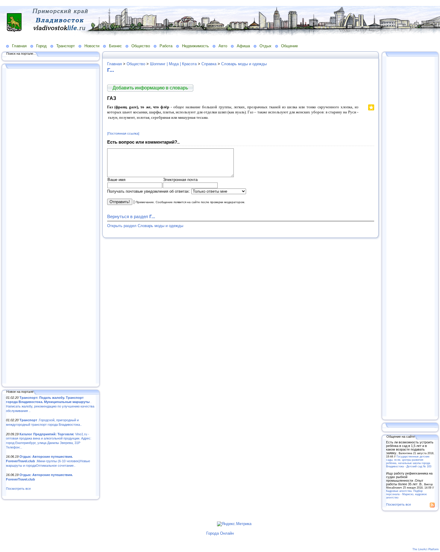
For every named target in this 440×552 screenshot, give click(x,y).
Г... (110, 70)
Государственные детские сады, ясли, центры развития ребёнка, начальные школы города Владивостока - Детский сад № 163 (408, 461)
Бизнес (115, 46)
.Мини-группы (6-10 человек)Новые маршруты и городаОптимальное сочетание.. (48, 461)
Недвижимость (195, 46)
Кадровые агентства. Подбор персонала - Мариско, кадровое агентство (406, 494)
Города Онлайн (220, 533)
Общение (289, 46)
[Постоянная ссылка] (123, 133)
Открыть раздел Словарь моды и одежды (145, 225)
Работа (166, 46)
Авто (223, 46)
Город (41, 46)
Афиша (243, 46)
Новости (91, 46)
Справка (208, 64)
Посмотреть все (18, 488)
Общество (140, 46)
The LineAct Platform (425, 549)
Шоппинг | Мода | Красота (173, 64)
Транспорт (65, 46)
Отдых (265, 46)
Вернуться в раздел (131, 216)
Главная (19, 46)
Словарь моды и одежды (244, 64)
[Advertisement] (51, 226)
